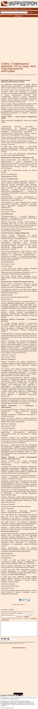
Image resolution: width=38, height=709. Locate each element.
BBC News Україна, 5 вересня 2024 (26, 74)
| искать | (30, 12)
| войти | (26, 616)
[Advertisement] (19, 36)
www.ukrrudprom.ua (5, 702)
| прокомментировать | (19, 647)
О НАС (29, 9)
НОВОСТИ (3, 9)
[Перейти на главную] (19, 7)
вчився (33, 344)
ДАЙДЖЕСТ (16, 9)
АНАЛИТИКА (10, 9)
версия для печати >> (19, 604)
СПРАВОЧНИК (23, 9)
